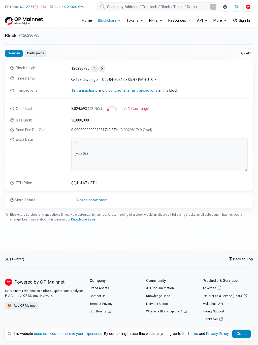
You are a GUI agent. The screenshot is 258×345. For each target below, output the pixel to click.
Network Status (157, 304)
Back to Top (243, 259)
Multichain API (213, 304)
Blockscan (210, 319)
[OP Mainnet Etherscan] (24, 20)
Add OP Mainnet (25, 305)
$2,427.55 (27, 7)
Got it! (241, 334)
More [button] (217, 20)
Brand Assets (99, 288)
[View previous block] (94, 68)
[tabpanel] (129, 134)
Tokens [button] (132, 20)
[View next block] (102, 68)
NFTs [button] (153, 20)
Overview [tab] (14, 53)
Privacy (107, 304)
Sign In (244, 20)
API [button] (200, 20)
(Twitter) (16, 259)
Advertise (210, 288)
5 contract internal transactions (131, 90)
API (248, 53)
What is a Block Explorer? (164, 311)
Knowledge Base (83, 219)
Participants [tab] (35, 53)
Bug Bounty (98, 311)
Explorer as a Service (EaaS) (223, 296)
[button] (129, 200)
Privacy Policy (217, 334)
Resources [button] (177, 20)
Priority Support (213, 311)
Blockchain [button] (107, 20)
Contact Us (98, 296)
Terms (94, 304)
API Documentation (160, 288)
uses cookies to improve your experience (68, 334)
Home (87, 20)
